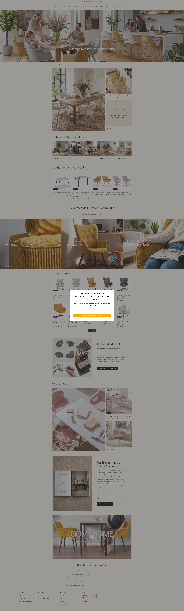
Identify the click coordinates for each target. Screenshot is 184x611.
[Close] (112, 291)
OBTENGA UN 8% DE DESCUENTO (92, 315)
